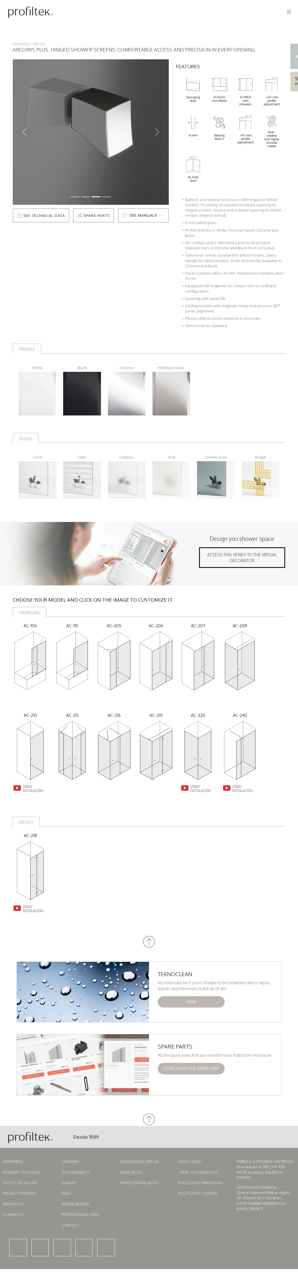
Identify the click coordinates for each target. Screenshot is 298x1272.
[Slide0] (75, 196)
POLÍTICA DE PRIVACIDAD (200, 1182)
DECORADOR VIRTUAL (139, 1161)
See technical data (43, 215)
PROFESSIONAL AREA (80, 1214)
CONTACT (70, 1225)
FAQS (66, 1193)
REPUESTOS (13, 1204)
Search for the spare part (191, 1068)
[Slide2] (96, 196)
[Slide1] (85, 196)
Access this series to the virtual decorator (242, 557)
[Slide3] (106, 196)
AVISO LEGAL (189, 1161)
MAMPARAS (13, 1161)
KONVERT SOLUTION (21, 1172)
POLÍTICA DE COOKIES (198, 1193)
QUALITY (69, 1182)
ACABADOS (13, 1214)
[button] (149, 941)
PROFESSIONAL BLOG (139, 1182)
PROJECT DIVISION (19, 1193)
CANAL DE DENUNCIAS (198, 1172)
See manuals (143, 215)
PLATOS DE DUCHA (20, 1182)
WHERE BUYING (75, 1204)
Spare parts (96, 215)
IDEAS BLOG (131, 1172)
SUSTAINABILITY (75, 1172)
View (191, 1001)
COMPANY (70, 1161)
